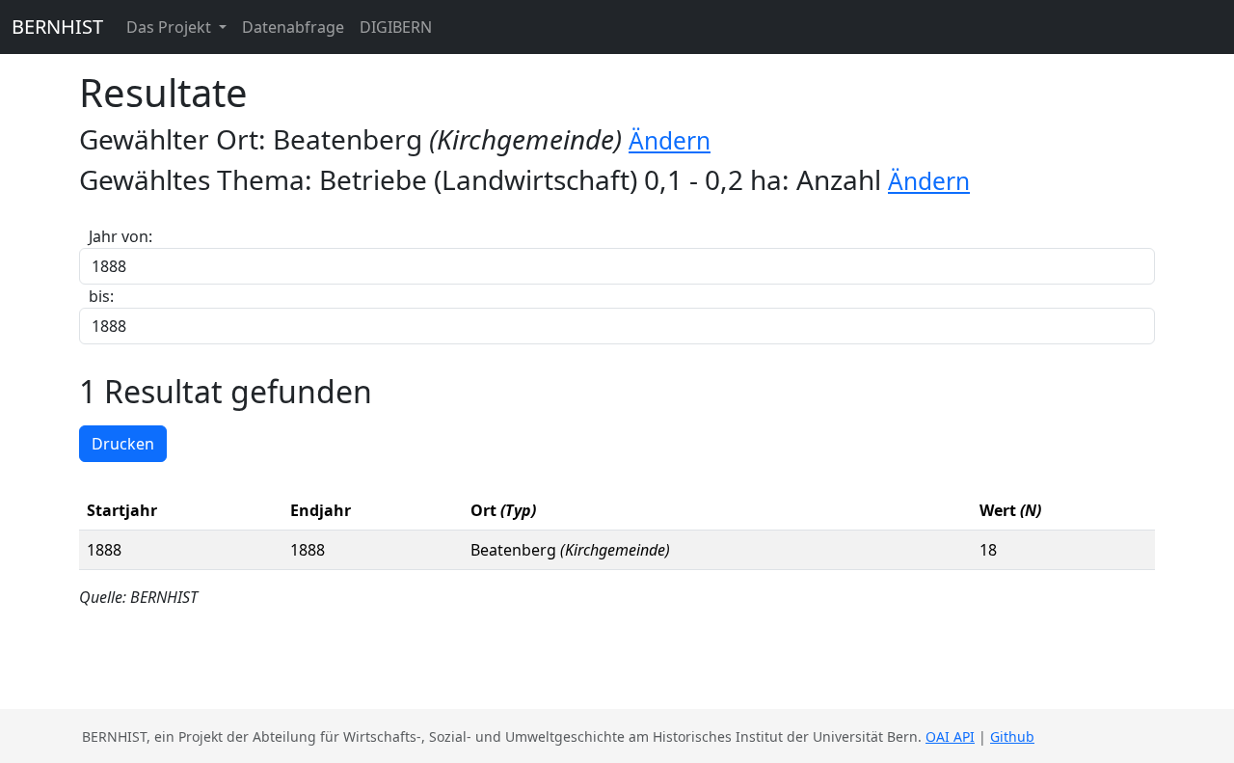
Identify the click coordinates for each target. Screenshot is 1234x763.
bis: (101, 296)
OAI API (950, 736)
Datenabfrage (293, 27)
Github (1012, 736)
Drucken (123, 443)
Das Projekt (170, 27)
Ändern (670, 140)
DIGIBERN (396, 27)
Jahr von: (120, 236)
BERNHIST (57, 27)
